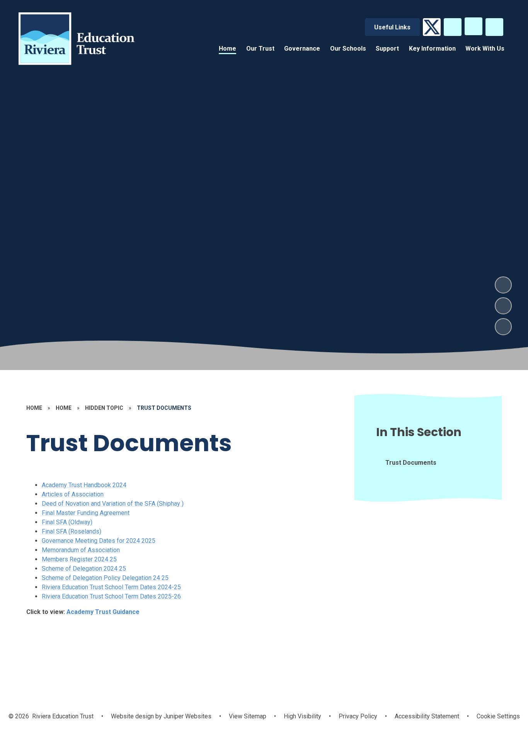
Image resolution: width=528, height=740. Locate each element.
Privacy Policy (358, 716)
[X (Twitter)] (432, 27)
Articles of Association (73, 494)
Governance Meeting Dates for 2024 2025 (98, 540)
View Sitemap (247, 716)
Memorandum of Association (81, 550)
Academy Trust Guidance (103, 612)
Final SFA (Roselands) (71, 531)
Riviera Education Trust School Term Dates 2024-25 (111, 587)
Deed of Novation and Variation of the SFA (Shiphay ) (113, 503)
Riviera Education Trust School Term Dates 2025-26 (111, 596)
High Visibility (302, 716)
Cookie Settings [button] (498, 716)
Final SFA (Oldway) (67, 522)
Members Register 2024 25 (79, 559)
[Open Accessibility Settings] (494, 27)
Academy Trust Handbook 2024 (84, 485)
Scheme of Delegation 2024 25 (84, 568)
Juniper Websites (186, 716)
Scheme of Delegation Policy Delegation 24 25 (105, 577)
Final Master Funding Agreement (85, 513)
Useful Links (392, 27)
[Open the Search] (453, 27)
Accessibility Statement (427, 716)
